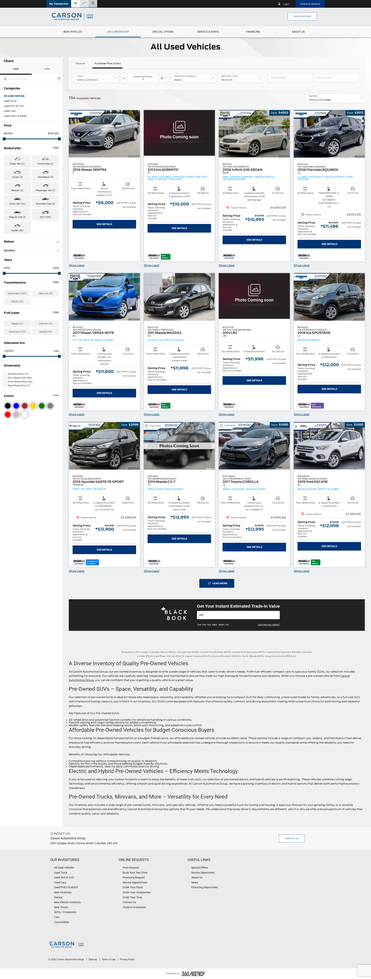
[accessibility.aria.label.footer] (193, 973)
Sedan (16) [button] (17, 230)
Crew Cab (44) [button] (17, 204)
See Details (104, 224)
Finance (80, 63)
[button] (58, 4)
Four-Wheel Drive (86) (20, 378)
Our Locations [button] (302, 16)
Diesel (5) (17, 323)
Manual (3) (45, 293)
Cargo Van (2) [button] (17, 164)
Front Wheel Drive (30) (20, 382)
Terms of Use (109, 959)
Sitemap (93, 959)
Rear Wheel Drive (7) (19, 386)
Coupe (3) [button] (17, 177)
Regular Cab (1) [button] (17, 217)
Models (9, 250)
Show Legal (76, 265)
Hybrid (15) (45, 332)
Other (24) (17, 301)
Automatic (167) (17, 293)
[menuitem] (72, 31)
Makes (9, 241)
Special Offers (163, 31)
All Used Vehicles (14, 96)
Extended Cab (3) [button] (45, 204)
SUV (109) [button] (45, 217)
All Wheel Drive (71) (18, 374)
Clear (56, 147)
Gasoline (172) (17, 332)
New (47, 69)
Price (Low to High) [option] (320, 100)
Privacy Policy (127, 959)
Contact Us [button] (292, 838)
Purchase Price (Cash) (107, 63)
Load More (220, 583)
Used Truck (10, 101)
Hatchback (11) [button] (45, 177)
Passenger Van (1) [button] (45, 190)
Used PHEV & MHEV (15, 116)
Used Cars (9, 111)
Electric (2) (45, 323)
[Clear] (59, 78)
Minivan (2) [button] (17, 190)
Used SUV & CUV (14, 106)
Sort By (313, 96)
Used (16, 69)
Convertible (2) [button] (45, 164)
